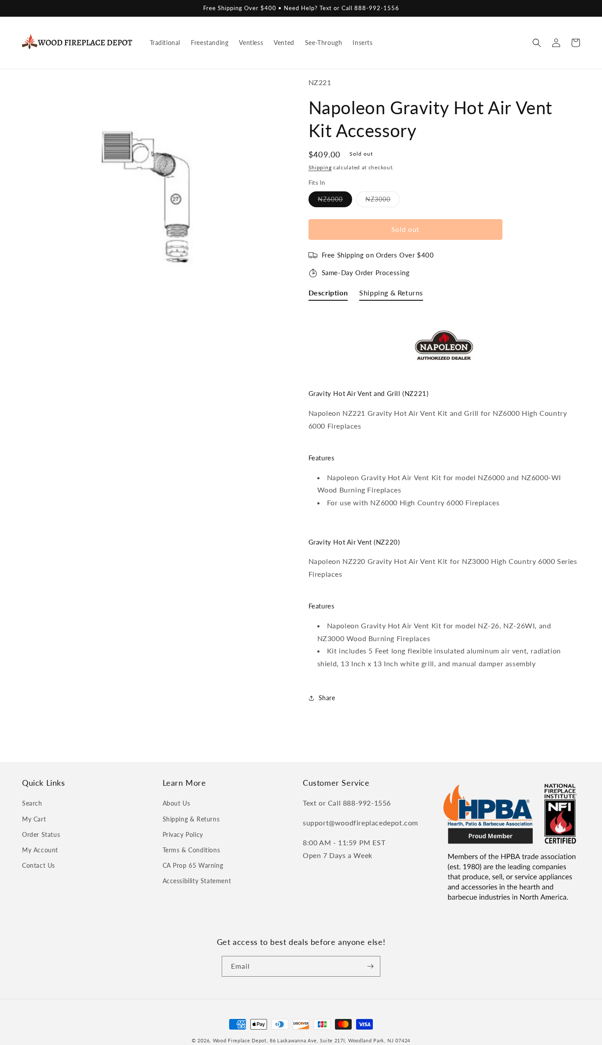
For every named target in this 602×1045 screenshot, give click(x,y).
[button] (536, 42)
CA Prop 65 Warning (193, 865)
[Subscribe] (370, 966)
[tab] (328, 294)
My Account (40, 850)
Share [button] (327, 698)
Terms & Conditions (191, 850)
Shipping (320, 167)
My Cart (34, 819)
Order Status (41, 834)
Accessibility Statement (197, 881)
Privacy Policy (183, 834)
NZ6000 (335, 201)
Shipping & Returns (191, 819)
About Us (176, 803)
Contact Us (38, 865)
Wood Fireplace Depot (240, 1040)
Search (32, 803)
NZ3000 (382, 201)
